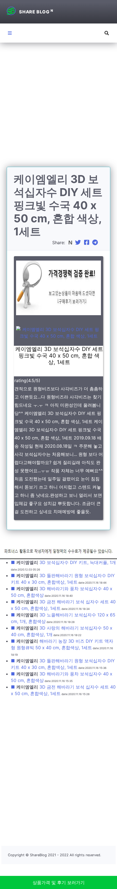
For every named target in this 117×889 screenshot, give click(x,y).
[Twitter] (78, 242)
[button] (107, 33)
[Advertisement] (58, 108)
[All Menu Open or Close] (9, 33)
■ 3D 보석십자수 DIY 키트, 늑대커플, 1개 (63, 562)
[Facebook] (87, 242)
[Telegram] (95, 242)
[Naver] (70, 242)
